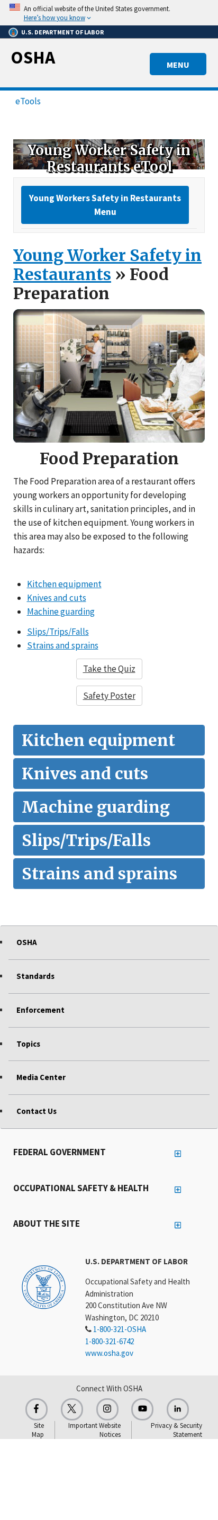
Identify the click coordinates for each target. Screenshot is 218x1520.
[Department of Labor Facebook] (36, 1409)
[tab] (109, 740)
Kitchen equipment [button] (64, 584)
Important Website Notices (94, 1430)
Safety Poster (109, 695)
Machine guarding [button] (61, 611)
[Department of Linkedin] (178, 1409)
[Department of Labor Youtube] (142, 1409)
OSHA (33, 57)
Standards (35, 976)
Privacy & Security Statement (176, 1430)
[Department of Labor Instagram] (107, 1409)
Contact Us (36, 1111)
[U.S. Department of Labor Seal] (44, 1286)
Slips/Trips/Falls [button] (58, 631)
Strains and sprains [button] (62, 645)
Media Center (41, 1077)
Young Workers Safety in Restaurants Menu (105, 205)
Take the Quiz (109, 668)
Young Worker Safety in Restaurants (107, 264)
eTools (28, 101)
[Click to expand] (109, 12)
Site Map (38, 1430)
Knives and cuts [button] (56, 598)
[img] (109, 154)
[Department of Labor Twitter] (72, 1409)
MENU (178, 64)
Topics (28, 1044)
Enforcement (40, 1010)
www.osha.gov (109, 1353)
